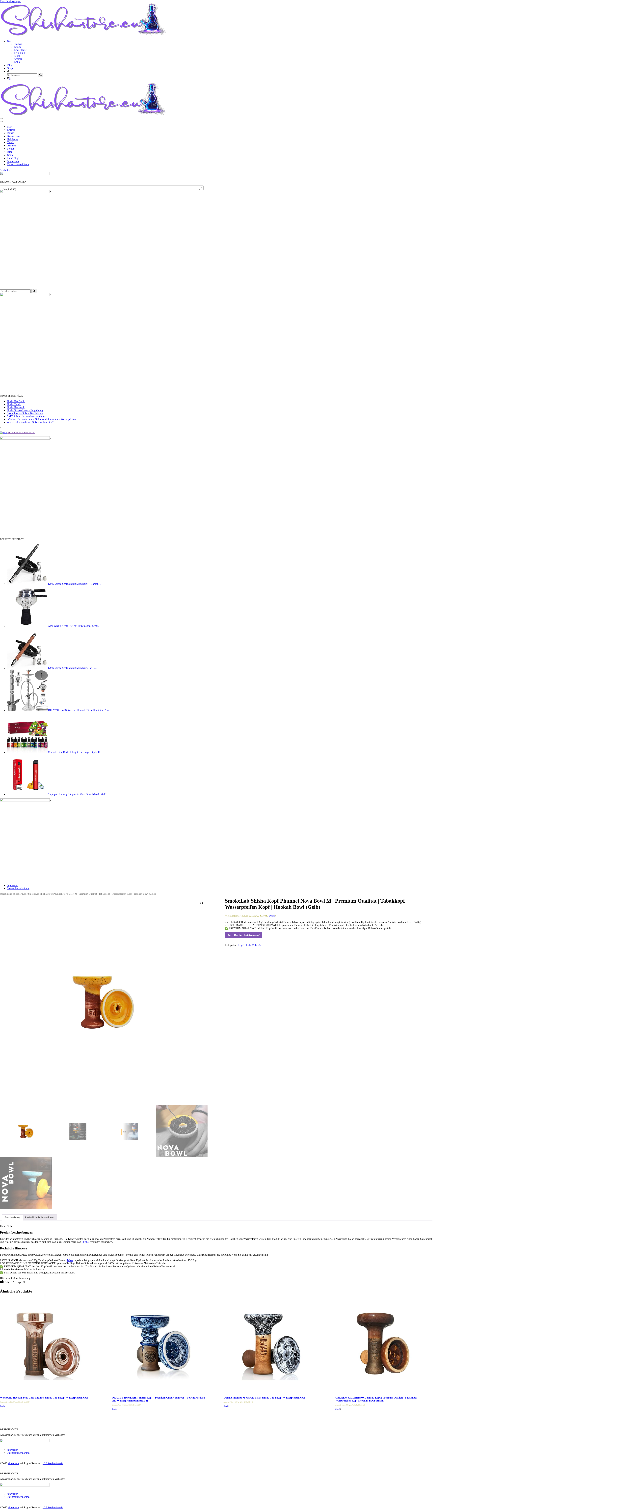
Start (9, 126)
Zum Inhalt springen (10, 1)
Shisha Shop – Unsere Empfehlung (25, 410)
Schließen (5, 170)
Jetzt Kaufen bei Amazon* (244, 935)
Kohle (17, 61)
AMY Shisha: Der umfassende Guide (26, 416)
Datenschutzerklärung (18, 164)
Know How (20, 50)
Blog (9, 65)
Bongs (17, 47)
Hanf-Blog (13, 158)
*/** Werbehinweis (53, 1463)
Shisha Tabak (14, 404)
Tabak (17, 55)
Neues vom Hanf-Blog (21, 432)
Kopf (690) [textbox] (100, 189)
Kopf (24, 893)
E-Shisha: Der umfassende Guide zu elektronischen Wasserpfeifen (41, 419)
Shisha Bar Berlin (16, 401)
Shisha (85, 1241)
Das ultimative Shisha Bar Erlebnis (25, 413)
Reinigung (19, 53)
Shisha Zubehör (13, 893)
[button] (202, 903)
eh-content (13, 1463)
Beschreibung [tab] (12, 1217)
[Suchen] (40, 75)
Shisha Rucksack (16, 407)
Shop (10, 68)
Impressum (13, 161)
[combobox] (102, 188)
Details (272, 916)
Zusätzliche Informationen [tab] (39, 1217)
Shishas (18, 44)
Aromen (18, 58)
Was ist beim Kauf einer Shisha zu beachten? (30, 422)
